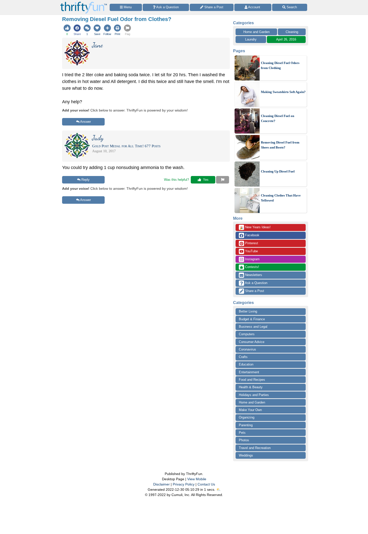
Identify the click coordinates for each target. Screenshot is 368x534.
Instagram (252, 259)
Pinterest (251, 243)
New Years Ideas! (255, 227)
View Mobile (196, 479)
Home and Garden (256, 32)
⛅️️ (218, 490)
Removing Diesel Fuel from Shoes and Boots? (280, 144)
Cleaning (292, 32)
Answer (85, 122)
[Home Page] (83, 3)
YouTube (251, 251)
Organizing (246, 417)
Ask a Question (255, 283)
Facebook (251, 235)
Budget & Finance (252, 319)
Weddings (246, 455)
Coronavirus (247, 349)
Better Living (248, 311)
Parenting (246, 425)
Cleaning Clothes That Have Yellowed (281, 198)
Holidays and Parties (254, 395)
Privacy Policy (184, 484)
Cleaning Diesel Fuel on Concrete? (277, 118)
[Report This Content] (222, 180)
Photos (244, 440)
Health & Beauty (251, 387)
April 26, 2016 (286, 39)
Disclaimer (161, 484)
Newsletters (253, 275)
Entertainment (249, 372)
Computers (247, 334)
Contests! (251, 267)
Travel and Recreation (255, 448)
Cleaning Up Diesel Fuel (278, 171)
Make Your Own (250, 410)
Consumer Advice (251, 342)
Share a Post (254, 291)
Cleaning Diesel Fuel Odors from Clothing (280, 65)
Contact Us (206, 484)
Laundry (251, 39)
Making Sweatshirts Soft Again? (283, 92)
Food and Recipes (252, 380)
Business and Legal (253, 326)
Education (246, 364)
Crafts (243, 357)
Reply (85, 180)
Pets (242, 432)
